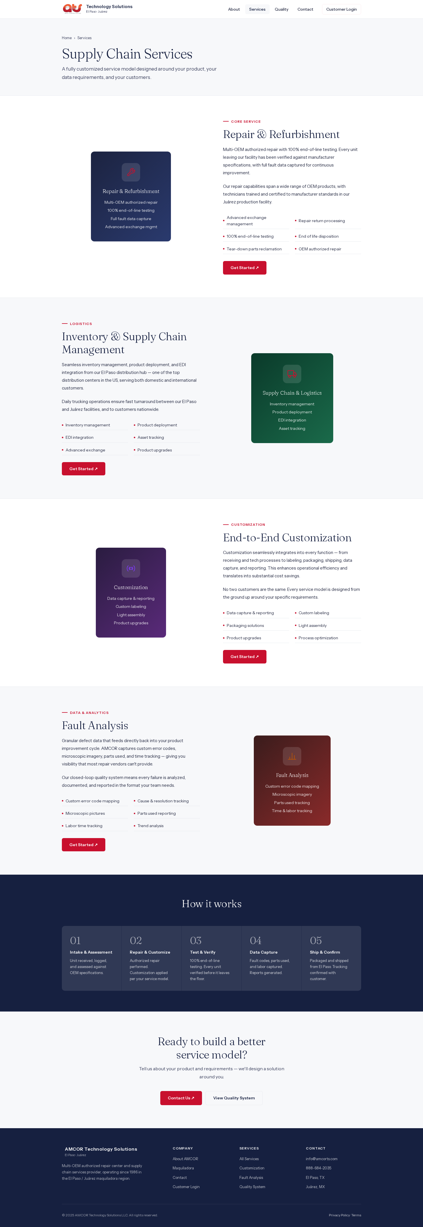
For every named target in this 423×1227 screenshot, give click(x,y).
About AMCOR (185, 1158)
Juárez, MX (315, 1186)
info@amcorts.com (322, 1158)
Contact (305, 9)
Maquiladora (183, 1168)
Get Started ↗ (244, 267)
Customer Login (341, 9)
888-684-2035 (318, 1168)
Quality (281, 9)
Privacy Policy (339, 1215)
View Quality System (234, 1098)
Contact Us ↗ (181, 1098)
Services (257, 9)
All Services (249, 1158)
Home (67, 37)
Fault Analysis (251, 1177)
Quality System (252, 1186)
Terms (356, 1215)
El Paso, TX (315, 1177)
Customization (251, 1168)
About (234, 9)
